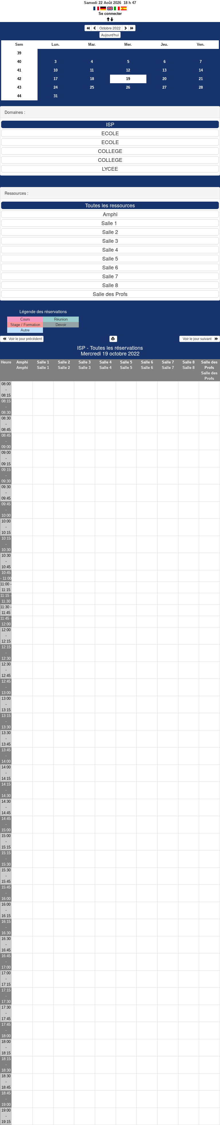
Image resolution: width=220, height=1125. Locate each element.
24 (56, 87)
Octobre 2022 (110, 27)
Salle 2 (64, 362)
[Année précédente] (88, 28)
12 (128, 70)
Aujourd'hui (110, 34)
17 (56, 79)
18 (92, 79)
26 (128, 87)
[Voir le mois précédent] (94, 28)
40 (19, 61)
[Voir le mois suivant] (125, 28)
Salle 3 (84, 362)
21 (201, 79)
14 (201, 70)
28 (201, 87)
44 (19, 96)
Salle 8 (188, 362)
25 (92, 87)
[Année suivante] (132, 28)
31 (56, 96)
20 (164, 79)
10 (56, 70)
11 (92, 70)
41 (19, 70)
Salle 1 (43, 362)
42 (19, 79)
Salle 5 (126, 362)
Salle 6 (147, 362)
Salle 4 (105, 362)
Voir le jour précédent (24, 339)
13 (164, 70)
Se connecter (110, 13)
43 (19, 87)
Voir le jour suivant (198, 339)
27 (164, 87)
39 (19, 53)
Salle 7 (168, 362)
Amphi (22, 362)
